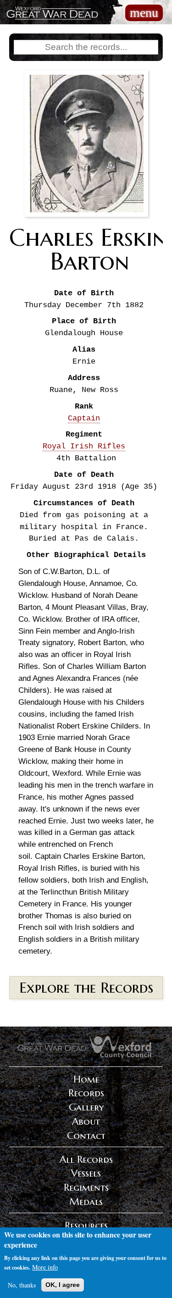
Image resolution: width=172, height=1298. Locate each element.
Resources (86, 1226)
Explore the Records (86, 987)
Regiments (86, 1187)
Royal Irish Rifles (84, 446)
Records (86, 1093)
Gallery (86, 1107)
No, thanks (22, 1285)
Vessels (86, 1173)
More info (45, 1267)
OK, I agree (62, 1284)
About (86, 1121)
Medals (86, 1202)
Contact (86, 1136)
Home (86, 1079)
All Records (86, 1159)
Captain (84, 418)
